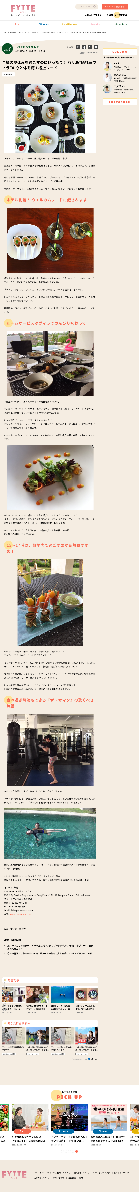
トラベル (9, 74)
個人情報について (81, 1172)
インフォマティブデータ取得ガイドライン (111, 1172)
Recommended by (79, 1058)
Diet (18, 24)
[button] (62, 1151)
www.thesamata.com (20, 914)
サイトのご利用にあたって (58, 1172)
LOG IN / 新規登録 (115, 7)
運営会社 (72, 1177)
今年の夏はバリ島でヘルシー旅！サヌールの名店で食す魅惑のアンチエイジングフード (49, 953)
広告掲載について (41, 1177)
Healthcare (69, 24)
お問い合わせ (58, 1177)
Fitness (44, 24)
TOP (4, 32)
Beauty (95, 24)
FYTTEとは (39, 1172)
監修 (81, 1177)
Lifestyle (121, 24)
